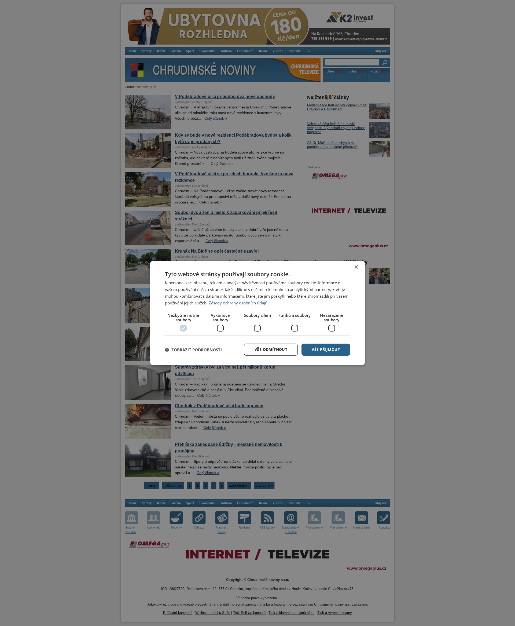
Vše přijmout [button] (326, 349)
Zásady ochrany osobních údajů (238, 302)
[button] (193, 350)
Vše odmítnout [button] (271, 349)
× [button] (356, 267)
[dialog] (257, 313)
